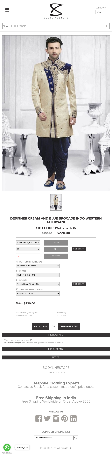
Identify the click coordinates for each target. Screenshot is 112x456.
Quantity (56, 255)
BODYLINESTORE (56, 368)
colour (56, 242)
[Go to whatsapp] (7, 447)
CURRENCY (101, 8)
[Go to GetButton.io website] (7, 453)
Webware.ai (64, 448)
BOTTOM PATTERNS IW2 (30, 262)
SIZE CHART (78, 249)
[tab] (56, 335)
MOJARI (23, 280)
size (56, 249)
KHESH (22, 271)
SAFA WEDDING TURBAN (31, 289)
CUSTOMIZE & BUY (69, 326)
